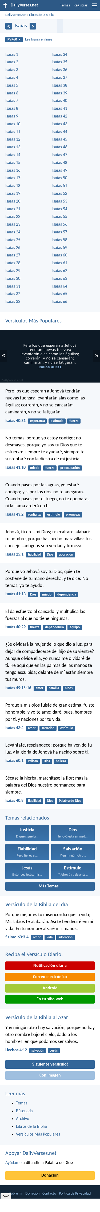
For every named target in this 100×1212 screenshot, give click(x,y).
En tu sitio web (50, 999)
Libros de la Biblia (41, 15)
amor (39, 688)
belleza (61, 761)
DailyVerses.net (15, 15)
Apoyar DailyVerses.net (31, 1153)
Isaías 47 (59, 155)
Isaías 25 (12, 240)
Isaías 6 (11, 93)
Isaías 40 (59, 101)
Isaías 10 (12, 124)
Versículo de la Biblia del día (36, 905)
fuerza (73, 421)
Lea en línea (39, 40)
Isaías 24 (12, 232)
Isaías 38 (59, 85)
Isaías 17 (12, 178)
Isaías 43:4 (14, 728)
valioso (33, 761)
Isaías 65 (59, 294)
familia (54, 688)
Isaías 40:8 (14, 801)
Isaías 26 (12, 248)
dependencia (66, 594)
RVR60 (12, 39)
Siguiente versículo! (50, 1064)
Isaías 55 (59, 217)
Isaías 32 (12, 294)
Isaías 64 (59, 286)
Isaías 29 (12, 271)
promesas (73, 514)
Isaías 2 (11, 62)
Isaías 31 (12, 286)
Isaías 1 (11, 55)
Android (50, 988)
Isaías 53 (59, 201)
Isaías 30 (12, 279)
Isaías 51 (59, 186)
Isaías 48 (59, 163)
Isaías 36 (59, 70)
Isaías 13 (12, 147)
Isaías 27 (12, 255)
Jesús (54, 1050)
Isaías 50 (59, 178)
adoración (66, 554)
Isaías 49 (59, 170)
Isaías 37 (59, 78)
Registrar (80, 5)
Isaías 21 (12, 209)
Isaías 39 (59, 93)
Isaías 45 (59, 139)
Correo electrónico (50, 977)
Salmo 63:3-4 (17, 937)
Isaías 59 (59, 248)
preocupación (70, 468)
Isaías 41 (59, 108)
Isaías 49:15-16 (18, 688)
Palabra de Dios (70, 801)
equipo (75, 627)
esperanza (37, 421)
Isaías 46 (59, 147)
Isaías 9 (11, 116)
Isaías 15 (12, 163)
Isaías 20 (12, 201)
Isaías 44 (59, 132)
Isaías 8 (11, 108)
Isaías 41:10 (15, 467)
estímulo (57, 421)
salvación (48, 728)
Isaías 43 (59, 124)
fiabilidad (34, 554)
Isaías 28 (12, 263)
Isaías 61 (59, 263)
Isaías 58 (59, 240)
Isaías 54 (59, 209)
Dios (50, 554)
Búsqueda (24, 1111)
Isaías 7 (11, 101)
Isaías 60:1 (14, 761)
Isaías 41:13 (15, 594)
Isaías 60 (59, 255)
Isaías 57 (59, 232)
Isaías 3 (11, 70)
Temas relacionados (27, 818)
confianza (34, 514)
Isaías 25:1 (14, 554)
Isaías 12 (12, 139)
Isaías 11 (12, 132)
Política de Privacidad (75, 1194)
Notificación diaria (50, 966)
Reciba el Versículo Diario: (34, 954)
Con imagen (50, 1075)
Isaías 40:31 (15, 421)
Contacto (49, 1194)
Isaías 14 (12, 155)
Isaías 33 (12, 302)
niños (69, 688)
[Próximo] (33, 26)
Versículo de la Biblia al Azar (36, 1017)
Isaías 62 (59, 271)
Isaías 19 (12, 194)
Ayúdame (13, 1163)
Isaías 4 (11, 78)
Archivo (22, 1119)
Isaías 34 (59, 55)
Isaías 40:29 (15, 627)
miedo (34, 468)
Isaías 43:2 (14, 514)
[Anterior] (8, 26)
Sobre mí (15, 1194)
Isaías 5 (11, 85)
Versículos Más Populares (33, 321)
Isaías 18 (12, 186)
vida (50, 937)
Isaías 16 (12, 170)
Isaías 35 (59, 62)
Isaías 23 (12, 224)
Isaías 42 (59, 116)
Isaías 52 (59, 194)
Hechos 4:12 (16, 1050)
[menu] (94, 7)
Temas (65, 5)
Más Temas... (50, 886)
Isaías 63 (59, 279)
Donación (50, 1175)
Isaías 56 (59, 224)
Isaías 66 (59, 302)
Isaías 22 (12, 217)
